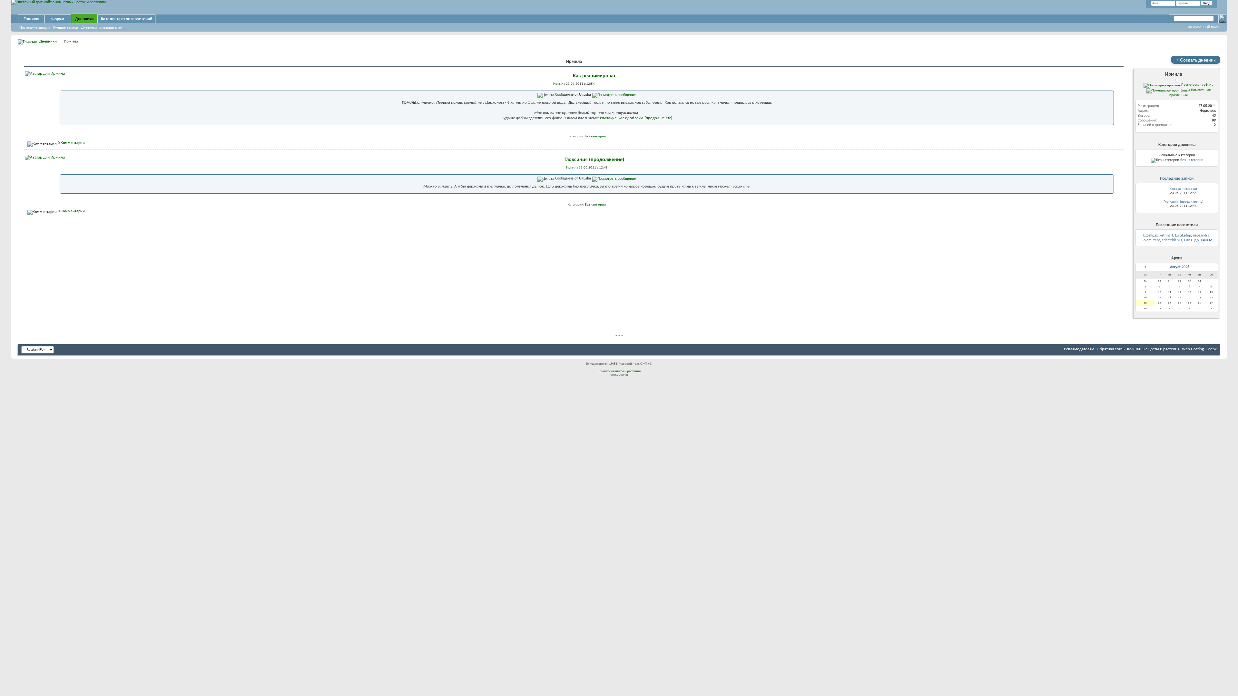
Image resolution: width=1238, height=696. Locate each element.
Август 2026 (1179, 267)
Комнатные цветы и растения (1153, 349)
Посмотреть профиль (1197, 85)
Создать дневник (1195, 60)
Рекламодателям (1079, 349)
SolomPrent (1151, 240)
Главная (31, 19)
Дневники (84, 19)
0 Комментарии (71, 143)
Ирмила (1173, 74)
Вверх (1211, 349)
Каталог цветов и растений (126, 19)
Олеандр (1191, 240)
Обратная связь (1111, 349)
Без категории (595, 136)
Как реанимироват (594, 76)
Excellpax (1150, 235)
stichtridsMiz (1172, 240)
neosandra (1201, 235)
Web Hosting (1193, 349)
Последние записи (34, 27)
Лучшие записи (65, 27)
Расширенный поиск (1203, 27)
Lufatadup (1183, 235)
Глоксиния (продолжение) (594, 159)
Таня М (1206, 240)
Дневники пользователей (101, 27)
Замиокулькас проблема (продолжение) (635, 118)
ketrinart (1166, 235)
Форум (57, 19)
